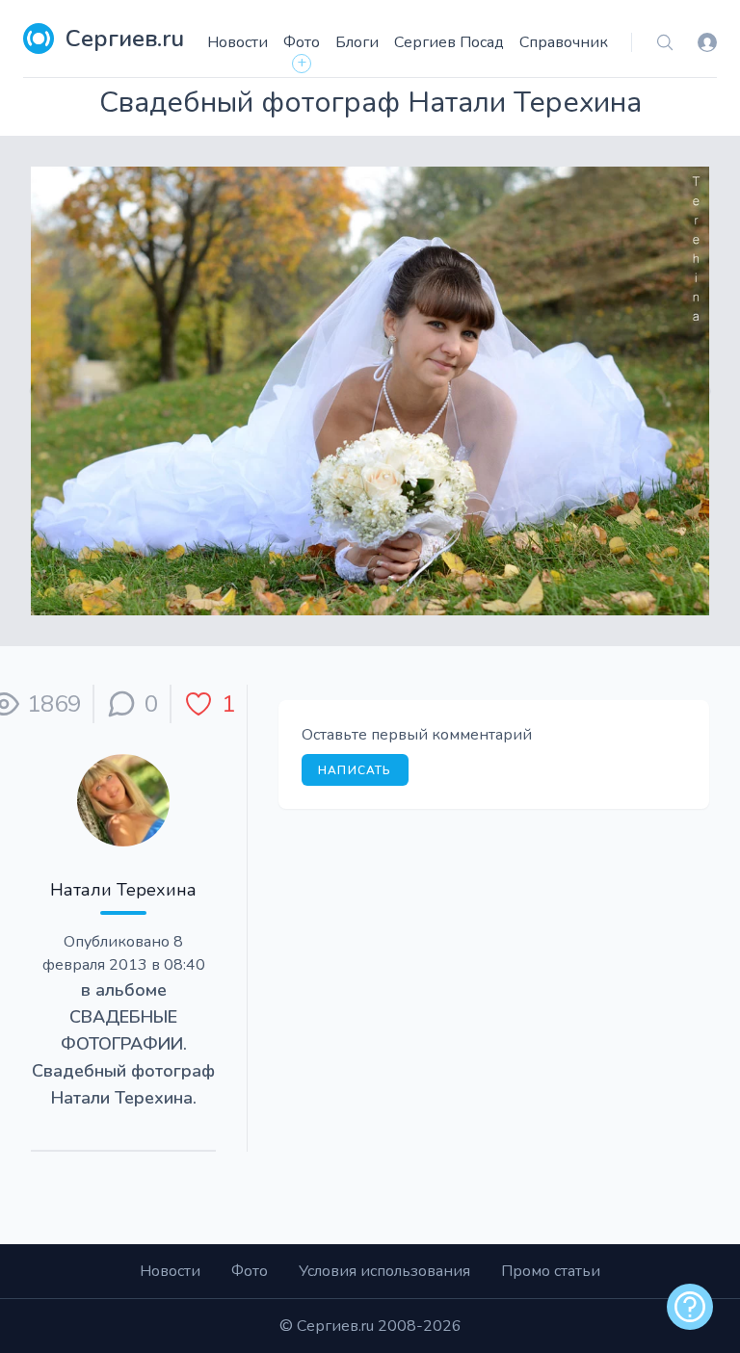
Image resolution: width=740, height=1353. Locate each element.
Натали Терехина (123, 889)
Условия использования (384, 1271)
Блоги (357, 42)
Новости (237, 42)
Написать (355, 770)
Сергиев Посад (449, 42)
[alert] (690, 1307)
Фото (301, 42)
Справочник (563, 42)
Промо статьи (550, 1271)
